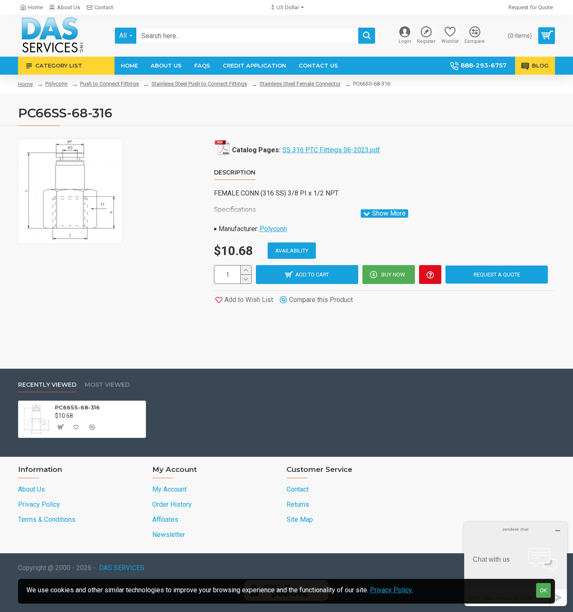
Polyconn (56, 84)
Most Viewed (107, 384)
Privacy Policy (391, 590)
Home (25, 84)
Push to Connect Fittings (109, 84)
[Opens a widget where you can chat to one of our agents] (515, 564)
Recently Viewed (47, 384)
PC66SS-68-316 (77, 407)
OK (543, 590)
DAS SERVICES (121, 568)
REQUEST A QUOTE (497, 274)
